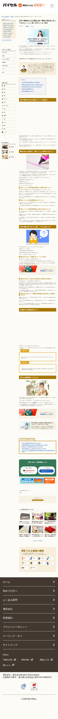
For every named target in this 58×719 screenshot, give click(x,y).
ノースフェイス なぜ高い (6, 36)
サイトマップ (10, 644)
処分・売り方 (4, 52)
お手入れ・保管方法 (6, 59)
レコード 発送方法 (10, 25)
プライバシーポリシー (15, 626)
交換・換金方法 (5, 65)
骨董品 (5, 115)
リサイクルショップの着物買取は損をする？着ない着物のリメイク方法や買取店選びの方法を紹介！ (38, 451)
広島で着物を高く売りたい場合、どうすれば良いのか (31, 86)
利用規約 (8, 617)
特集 (3, 72)
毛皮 (4, 95)
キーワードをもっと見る (6, 39)
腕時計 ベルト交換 (9, 29)
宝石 (4, 108)
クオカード (4, 34)
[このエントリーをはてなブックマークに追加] (41, 500)
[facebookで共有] (37, 500)
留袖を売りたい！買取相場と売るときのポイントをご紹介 (32, 446)
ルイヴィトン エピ (11, 27)
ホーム (6, 581)
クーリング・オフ (12, 635)
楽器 (4, 128)
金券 (4, 118)
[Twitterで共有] (34, 500)
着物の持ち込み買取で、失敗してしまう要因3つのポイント (32, 84)
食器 (4, 125)
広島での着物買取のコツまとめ (27, 91)
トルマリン (4, 29)
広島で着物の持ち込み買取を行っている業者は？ (30, 82)
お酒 (4, 102)
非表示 (24, 79)
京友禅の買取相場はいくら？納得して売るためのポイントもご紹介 (34, 448)
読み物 (3, 55)
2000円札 (12, 23)
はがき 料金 (8, 23)
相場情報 (3, 62)
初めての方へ (10, 590)
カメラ (5, 122)
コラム (32, 26)
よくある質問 (10, 599)
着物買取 (27, 26)
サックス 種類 (9, 34)
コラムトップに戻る (38, 540)
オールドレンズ (5, 27)
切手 (4, 89)
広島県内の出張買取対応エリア (27, 88)
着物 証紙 (4, 23)
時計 (4, 112)
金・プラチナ (6, 105)
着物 (20, 492)
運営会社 (8, 608)
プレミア (3, 68)
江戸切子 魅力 (5, 25)
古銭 (4, 92)
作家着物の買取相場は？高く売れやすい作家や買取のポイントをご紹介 (35, 444)
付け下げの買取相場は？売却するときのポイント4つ (31, 443)
